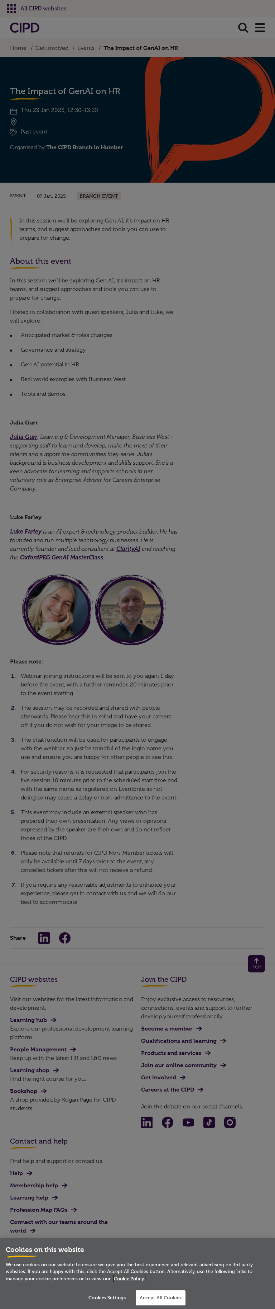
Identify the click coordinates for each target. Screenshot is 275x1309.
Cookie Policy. (129, 1278)
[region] (137, 1273)
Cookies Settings (107, 1297)
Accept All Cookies (161, 1297)
